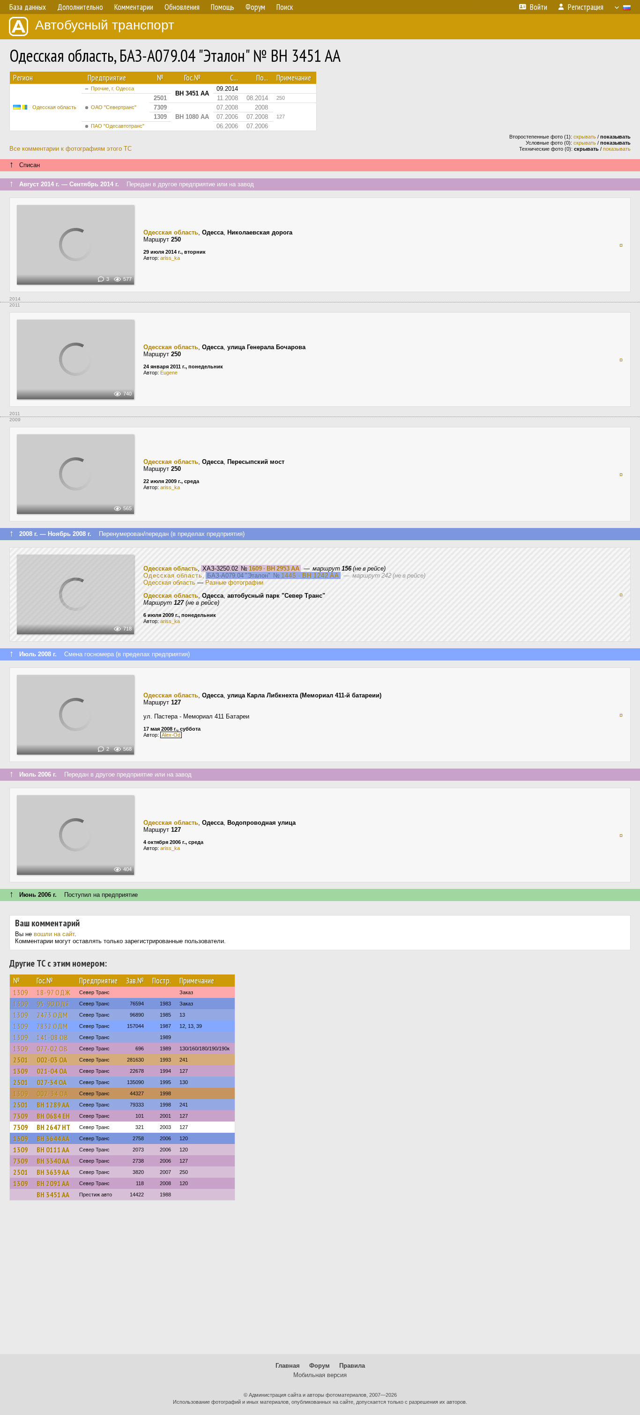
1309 (20, 992)
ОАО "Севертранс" (113, 107)
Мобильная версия (320, 1374)
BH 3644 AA (53, 1138)
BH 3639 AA (53, 1172)
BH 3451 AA (53, 1194)
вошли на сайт (54, 934)
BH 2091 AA (53, 1183)
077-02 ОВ (52, 1048)
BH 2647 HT (53, 1127)
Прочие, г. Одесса (112, 88)
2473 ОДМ (52, 1014)
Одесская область (54, 107)
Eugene (169, 372)
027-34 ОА (52, 1082)
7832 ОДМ (52, 1026)
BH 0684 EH (53, 1116)
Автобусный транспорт (104, 25)
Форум (319, 1365)
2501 (20, 1059)
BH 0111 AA (53, 1149)
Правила (352, 1365)
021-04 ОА (52, 1071)
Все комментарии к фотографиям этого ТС (70, 148)
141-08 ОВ (52, 1037)
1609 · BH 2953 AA (274, 568)
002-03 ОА (52, 1059)
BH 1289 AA (53, 1104)
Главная (287, 1365)
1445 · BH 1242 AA (310, 575)
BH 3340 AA (53, 1161)
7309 (20, 1116)
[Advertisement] (320, 1281)
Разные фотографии (234, 582)
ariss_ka (170, 258)
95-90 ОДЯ (53, 1003)
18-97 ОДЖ (54, 992)
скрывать (584, 136)
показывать (617, 149)
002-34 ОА (52, 1093)
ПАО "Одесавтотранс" (117, 126)
